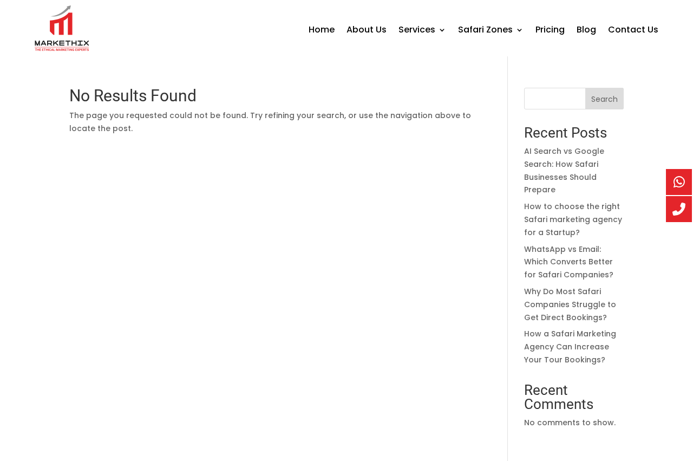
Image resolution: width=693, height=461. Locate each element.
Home (322, 31)
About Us (366, 31)
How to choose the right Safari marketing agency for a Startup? (573, 219)
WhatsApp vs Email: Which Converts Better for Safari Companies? (568, 262)
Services (416, 31)
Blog (586, 31)
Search (604, 99)
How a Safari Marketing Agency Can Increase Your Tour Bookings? (570, 346)
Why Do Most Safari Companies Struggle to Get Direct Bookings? (570, 304)
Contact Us (633, 31)
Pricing (550, 31)
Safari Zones (485, 31)
